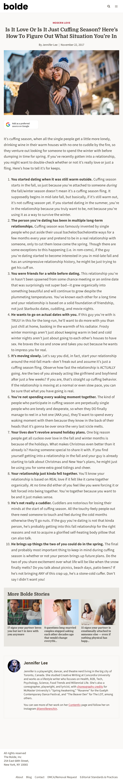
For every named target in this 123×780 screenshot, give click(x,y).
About (19, 777)
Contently (75, 705)
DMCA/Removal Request (62, 777)
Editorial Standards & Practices (99, 777)
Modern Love (61, 23)
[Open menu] (116, 6)
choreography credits (90, 687)
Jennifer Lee (49, 45)
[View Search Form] (109, 6)
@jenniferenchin (47, 709)
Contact (39, 777)
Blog (29, 777)
